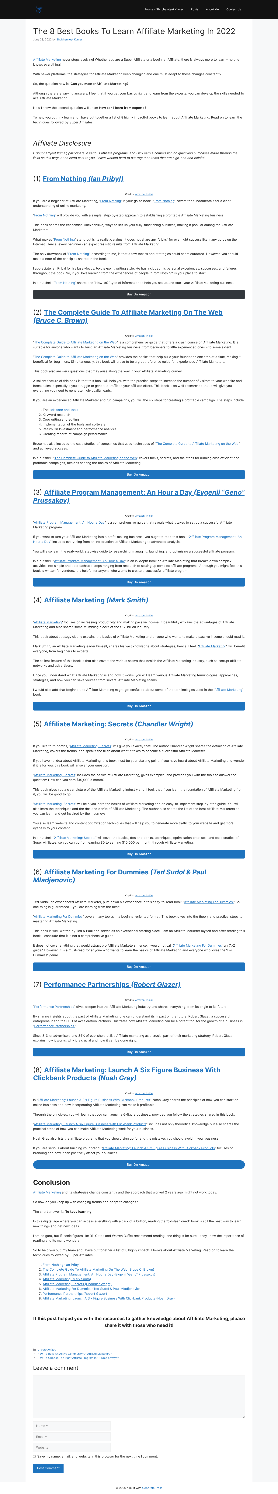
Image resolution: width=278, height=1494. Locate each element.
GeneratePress (152, 1488)
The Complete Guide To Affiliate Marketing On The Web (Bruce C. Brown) (98, 1269)
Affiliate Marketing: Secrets (90, 746)
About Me (212, 9)
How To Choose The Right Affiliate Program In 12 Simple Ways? (78, 1357)
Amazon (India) (144, 194)
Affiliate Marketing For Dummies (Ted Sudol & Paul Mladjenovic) (91, 1289)
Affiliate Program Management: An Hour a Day (69, 522)
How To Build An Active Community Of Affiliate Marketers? (74, 1353)
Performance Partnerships (54, 1007)
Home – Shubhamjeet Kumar (164, 9)
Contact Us (233, 9)
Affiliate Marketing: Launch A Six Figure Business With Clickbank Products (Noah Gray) (109, 1298)
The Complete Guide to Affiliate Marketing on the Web (75, 342)
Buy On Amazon (139, 294)
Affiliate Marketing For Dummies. (209, 902)
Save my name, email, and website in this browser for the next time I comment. (97, 1456)
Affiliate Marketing (47, 59)
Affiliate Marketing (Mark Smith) (67, 1279)
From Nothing (110, 201)
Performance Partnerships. (54, 1026)
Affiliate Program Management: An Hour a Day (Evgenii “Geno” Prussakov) (99, 1274)
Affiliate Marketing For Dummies (58, 916)
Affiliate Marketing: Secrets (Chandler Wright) (77, 1284)
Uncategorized (46, 1349)
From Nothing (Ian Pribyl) (62, 1265)
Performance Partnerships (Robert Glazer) (75, 1294)
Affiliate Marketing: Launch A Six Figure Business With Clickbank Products (93, 1100)
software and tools (64, 410)
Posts (194, 9)
